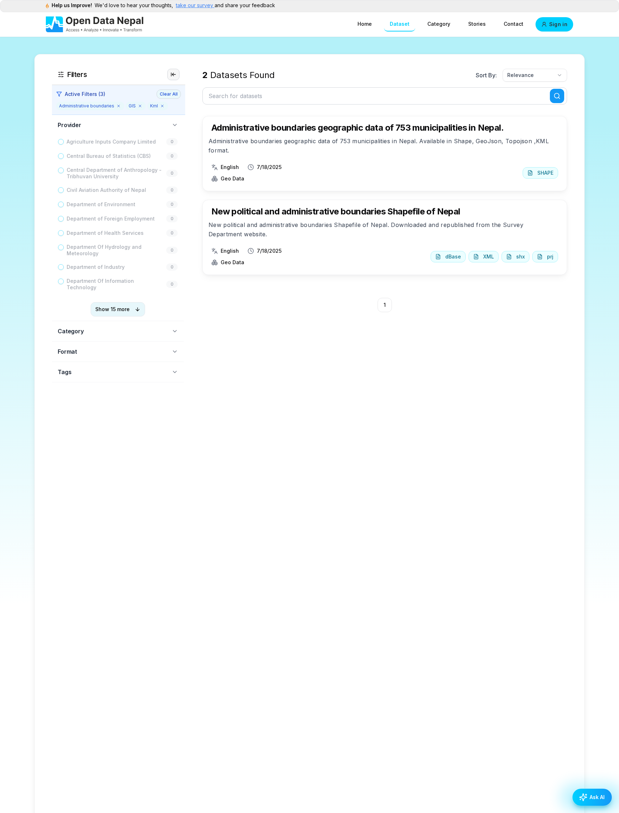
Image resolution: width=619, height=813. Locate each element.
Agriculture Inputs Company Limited (111, 142)
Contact (513, 24)
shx (520, 256)
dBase (453, 256)
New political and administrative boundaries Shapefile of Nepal (335, 211)
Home (365, 24)
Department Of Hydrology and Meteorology (104, 250)
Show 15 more (112, 309)
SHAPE (545, 173)
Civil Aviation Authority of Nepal (106, 190)
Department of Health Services (105, 233)
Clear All (169, 94)
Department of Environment (101, 204)
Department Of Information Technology (100, 284)
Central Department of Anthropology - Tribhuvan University (114, 173)
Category (438, 24)
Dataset (399, 24)
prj (550, 256)
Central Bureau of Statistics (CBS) (109, 156)
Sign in (558, 24)
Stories (477, 24)
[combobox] (535, 75)
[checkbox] (61, 142)
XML (488, 256)
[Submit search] (557, 96)
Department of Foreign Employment (111, 219)
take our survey (195, 5)
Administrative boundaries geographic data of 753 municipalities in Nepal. (357, 127)
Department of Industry (96, 267)
